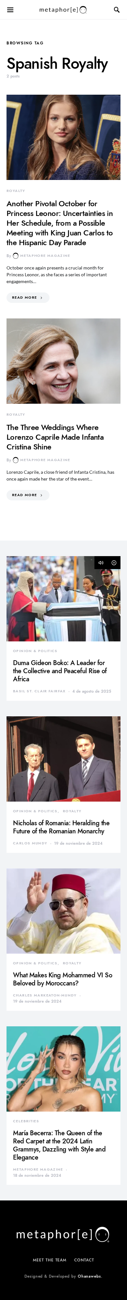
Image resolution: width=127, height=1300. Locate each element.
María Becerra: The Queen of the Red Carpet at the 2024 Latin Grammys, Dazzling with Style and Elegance (59, 1145)
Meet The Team (49, 1260)
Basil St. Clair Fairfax (39, 691)
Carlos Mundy (30, 843)
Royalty (16, 190)
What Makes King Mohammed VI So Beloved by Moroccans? (62, 979)
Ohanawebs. (90, 1276)
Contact (84, 1260)
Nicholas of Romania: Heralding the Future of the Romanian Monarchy (61, 827)
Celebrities (26, 1121)
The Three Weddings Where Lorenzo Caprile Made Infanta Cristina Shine (55, 437)
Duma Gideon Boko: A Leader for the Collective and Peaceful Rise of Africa (60, 671)
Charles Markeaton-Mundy (45, 995)
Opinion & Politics (35, 651)
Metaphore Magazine (45, 255)
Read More (24, 297)
